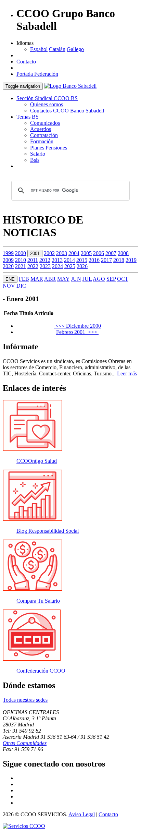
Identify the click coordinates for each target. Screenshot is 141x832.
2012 (44, 260)
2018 (118, 260)
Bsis (34, 160)
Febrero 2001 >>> (77, 332)
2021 (20, 266)
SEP (111, 279)
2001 (35, 253)
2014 (69, 260)
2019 (131, 260)
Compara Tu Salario (38, 601)
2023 (45, 266)
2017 (106, 260)
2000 (20, 253)
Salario (37, 154)
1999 (8, 253)
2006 (98, 253)
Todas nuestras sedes (25, 700)
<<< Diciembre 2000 (77, 326)
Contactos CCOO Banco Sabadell (67, 110)
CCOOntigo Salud (36, 461)
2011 (32, 260)
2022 (32, 266)
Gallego (75, 49)
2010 (20, 260)
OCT (122, 279)
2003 (61, 253)
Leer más (127, 373)
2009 (8, 260)
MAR (36, 279)
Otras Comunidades (25, 743)
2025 (69, 266)
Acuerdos (40, 129)
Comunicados (45, 123)
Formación (41, 141)
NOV (9, 286)
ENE (10, 279)
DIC (21, 286)
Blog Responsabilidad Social (47, 531)
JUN (76, 279)
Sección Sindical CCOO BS (47, 98)
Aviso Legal (81, 814)
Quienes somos (46, 104)
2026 (82, 266)
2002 (49, 253)
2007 (110, 253)
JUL (87, 279)
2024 (57, 266)
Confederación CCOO (40, 671)
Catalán (57, 49)
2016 (94, 260)
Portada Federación (37, 74)
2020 (8, 266)
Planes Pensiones (48, 147)
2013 (57, 260)
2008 (123, 253)
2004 (73, 253)
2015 (81, 260)
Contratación (44, 135)
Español (39, 49)
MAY (63, 279)
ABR (50, 279)
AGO (99, 279)
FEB (24, 279)
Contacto (26, 61)
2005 (86, 253)
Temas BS (27, 117)
